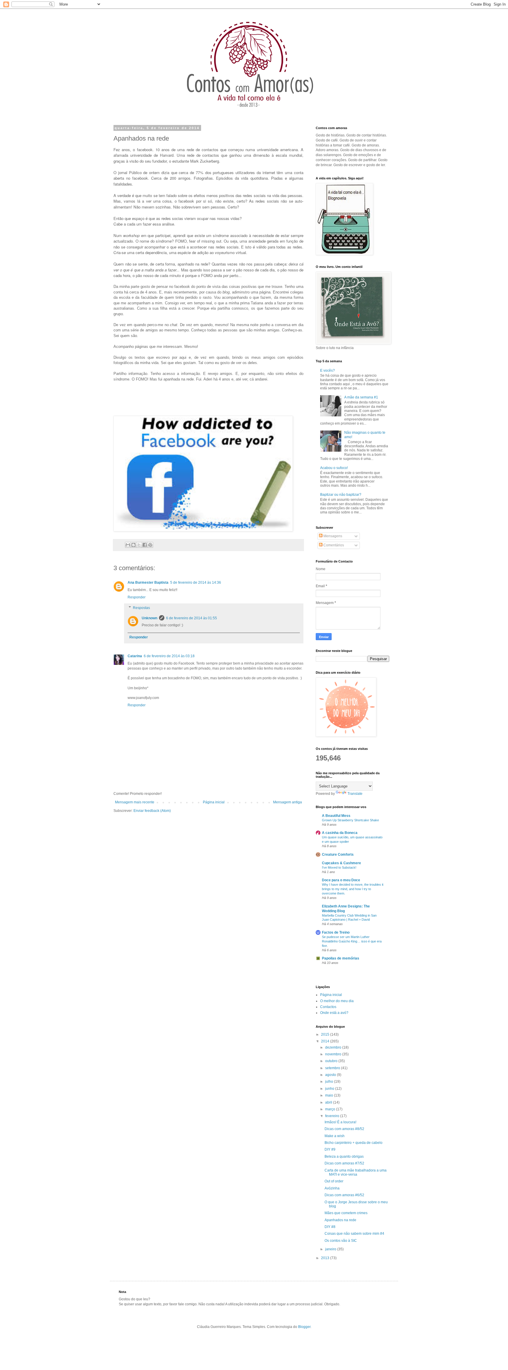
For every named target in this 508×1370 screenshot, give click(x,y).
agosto (331, 1075)
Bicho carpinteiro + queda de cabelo (353, 1143)
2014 (325, 1041)
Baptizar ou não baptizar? (340, 495)
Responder (137, 597)
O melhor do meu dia (337, 1001)
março (330, 1109)
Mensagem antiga (287, 802)
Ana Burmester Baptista (148, 582)
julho (329, 1081)
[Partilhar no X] (139, 545)
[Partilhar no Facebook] (145, 545)
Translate (354, 794)
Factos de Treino (336, 932)
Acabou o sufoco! (334, 468)
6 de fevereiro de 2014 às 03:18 (169, 656)
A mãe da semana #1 (361, 397)
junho (330, 1089)
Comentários (333, 545)
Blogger (304, 1327)
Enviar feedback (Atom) (152, 811)
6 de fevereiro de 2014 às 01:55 (191, 618)
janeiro (331, 1249)
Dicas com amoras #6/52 (344, 1195)
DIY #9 (330, 1149)
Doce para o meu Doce (341, 880)
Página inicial (214, 802)
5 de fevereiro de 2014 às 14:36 (195, 582)
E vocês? (327, 370)
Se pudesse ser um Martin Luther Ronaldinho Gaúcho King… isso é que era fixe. (352, 941)
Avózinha (332, 1188)
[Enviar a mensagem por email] (128, 545)
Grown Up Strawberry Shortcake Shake (350, 820)
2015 (325, 1034)
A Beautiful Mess (336, 816)
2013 (325, 1258)
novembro (333, 1054)
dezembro (333, 1047)
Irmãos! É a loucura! (340, 1122)
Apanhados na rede (340, 1220)
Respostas (141, 608)
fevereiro (332, 1116)
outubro (331, 1061)
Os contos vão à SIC (341, 1241)
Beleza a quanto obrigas (344, 1156)
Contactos (328, 1007)
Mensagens (332, 536)
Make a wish (335, 1136)
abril (329, 1102)
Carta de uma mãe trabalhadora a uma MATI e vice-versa (356, 1172)
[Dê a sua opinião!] (133, 545)
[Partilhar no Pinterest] (150, 545)
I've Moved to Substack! (339, 867)
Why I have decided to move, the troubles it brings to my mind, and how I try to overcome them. (352, 889)
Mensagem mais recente (134, 802)
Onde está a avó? (334, 1013)
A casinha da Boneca (339, 833)
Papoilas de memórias (340, 958)
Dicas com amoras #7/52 (344, 1163)
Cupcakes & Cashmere (341, 863)
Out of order (334, 1181)
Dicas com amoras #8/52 (344, 1129)
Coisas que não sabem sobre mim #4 (354, 1234)
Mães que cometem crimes (346, 1213)
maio (329, 1095)
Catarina (135, 656)
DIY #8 (330, 1227)
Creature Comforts (338, 854)
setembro (333, 1068)
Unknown (149, 618)
